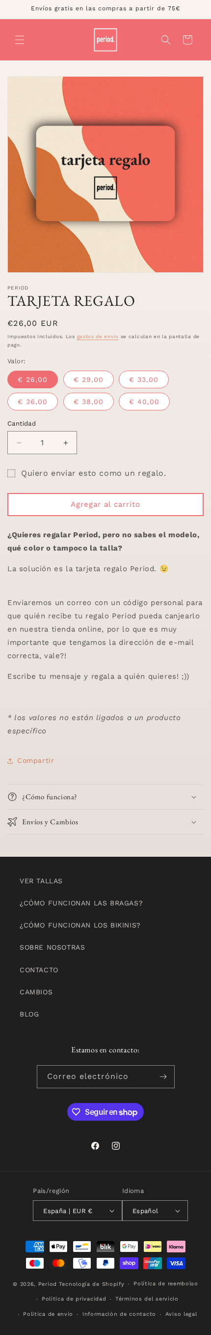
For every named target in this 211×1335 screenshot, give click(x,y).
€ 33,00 (143, 379)
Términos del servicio (147, 1299)
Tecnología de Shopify (92, 1284)
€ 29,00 (89, 379)
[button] (19, 40)
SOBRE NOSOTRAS (52, 947)
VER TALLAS (41, 881)
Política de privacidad (74, 1299)
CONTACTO (39, 970)
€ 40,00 (144, 402)
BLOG (29, 1014)
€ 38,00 (89, 402)
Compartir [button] (35, 760)
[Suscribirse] (163, 1076)
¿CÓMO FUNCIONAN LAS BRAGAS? (81, 903)
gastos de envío (98, 336)
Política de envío (48, 1314)
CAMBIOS (36, 992)
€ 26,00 (33, 379)
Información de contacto (119, 1314)
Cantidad (21, 423)
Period (47, 1284)
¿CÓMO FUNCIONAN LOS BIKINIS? (80, 925)
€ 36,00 (33, 402)
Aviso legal (181, 1314)
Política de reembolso (165, 1283)
